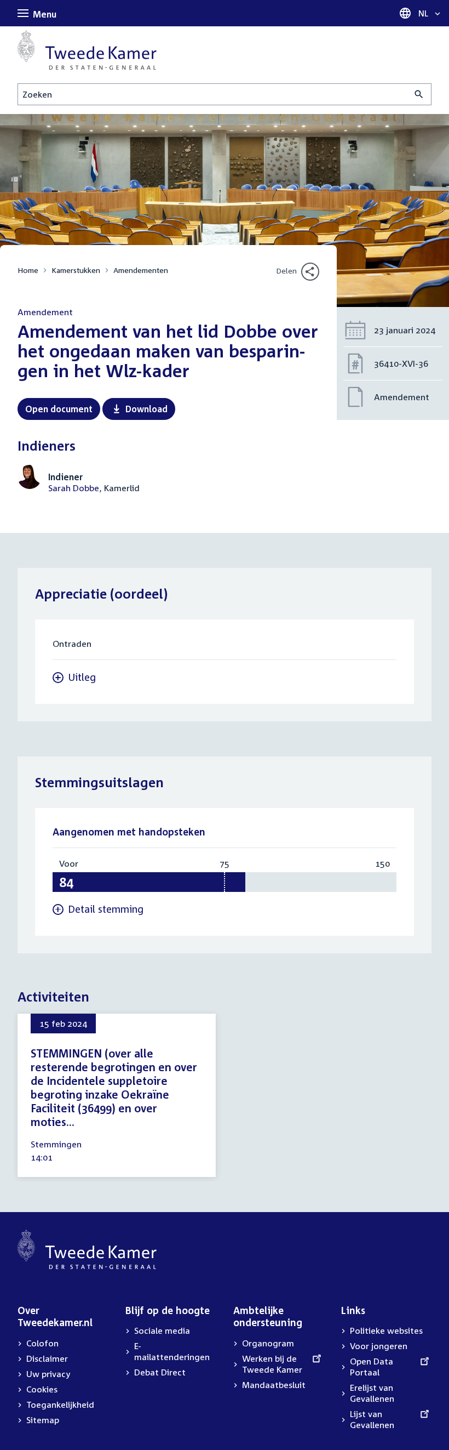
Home (28, 270)
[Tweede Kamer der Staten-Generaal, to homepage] (87, 50)
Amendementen (140, 270)
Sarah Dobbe (73, 487)
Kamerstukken (75, 270)
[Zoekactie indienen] (419, 94)
